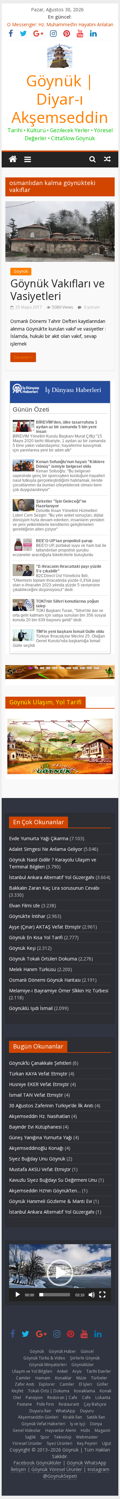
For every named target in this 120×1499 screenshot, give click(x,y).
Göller (102, 1384)
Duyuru (87, 1411)
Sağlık (30, 1437)
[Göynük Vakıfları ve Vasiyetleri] (60, 205)
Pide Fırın (45, 1404)
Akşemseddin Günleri (38, 1417)
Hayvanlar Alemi (60, 1430)
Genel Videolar (27, 1430)
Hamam (42, 1378)
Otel (17, 1397)
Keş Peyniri (87, 1443)
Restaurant (69, 1404)
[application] (60, 1272)
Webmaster (87, 1437)
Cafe (86, 1397)
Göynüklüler (82, 1364)
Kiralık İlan (72, 1417)
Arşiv (77, 1371)
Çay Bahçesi (95, 1404)
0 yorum (91, 307)
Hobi (85, 1430)
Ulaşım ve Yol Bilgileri (32, 1371)
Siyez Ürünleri (59, 1443)
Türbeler (99, 1378)
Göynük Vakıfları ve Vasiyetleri (57, 289)
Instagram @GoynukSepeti (76, 1472)
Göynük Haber (62, 1351)
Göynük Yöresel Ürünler (56, 1469)
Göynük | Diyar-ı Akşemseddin (59, 98)
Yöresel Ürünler (27, 1443)
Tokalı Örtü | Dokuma (48, 1391)
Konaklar (63, 1378)
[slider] (54, 1294)
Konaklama (84, 1391)
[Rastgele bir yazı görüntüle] (107, 159)
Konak (105, 1391)
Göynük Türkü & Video (44, 1358)
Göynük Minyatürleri (48, 1364)
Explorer (47, 1384)
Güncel (87, 1351)
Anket (62, 1371)
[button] (60, 1272)
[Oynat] (17, 1294)
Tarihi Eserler (98, 1371)
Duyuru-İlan (40, 1411)
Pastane (24, 1404)
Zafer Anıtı (24, 1384)
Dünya (96, 1424)
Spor (44, 1437)
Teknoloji (62, 1437)
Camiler (23, 1378)
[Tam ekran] (102, 1294)
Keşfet (17, 1391)
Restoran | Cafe (62, 1397)
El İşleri (85, 1384)
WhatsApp (65, 1411)
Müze (81, 1378)
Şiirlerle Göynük (85, 1358)
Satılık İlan (96, 1417)
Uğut (106, 1443)
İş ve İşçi (77, 1424)
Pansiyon (34, 1397)
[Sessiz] (91, 1294)
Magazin (102, 1430)
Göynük (21, 271)
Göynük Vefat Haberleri (43, 1424)
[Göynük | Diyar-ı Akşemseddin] (12, 159)
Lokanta (102, 1397)
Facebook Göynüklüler (37, 1462)
